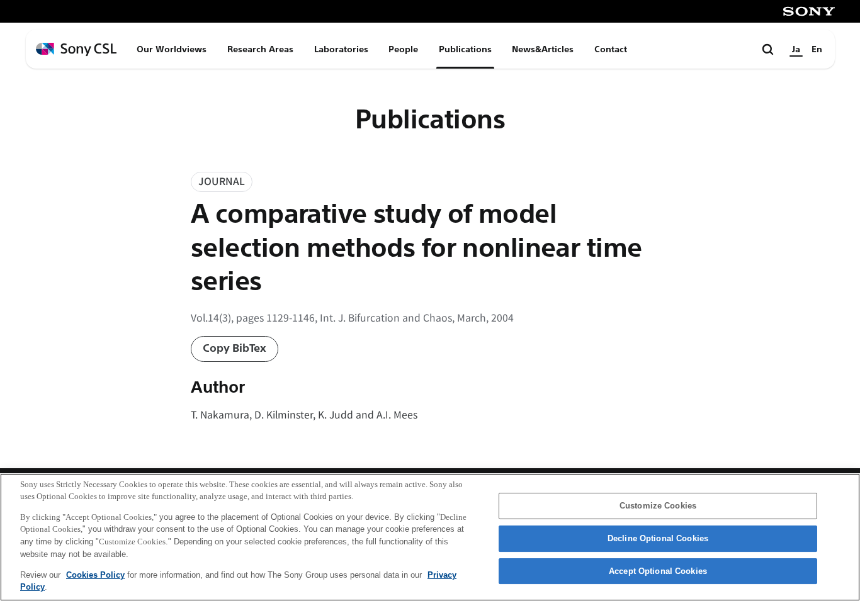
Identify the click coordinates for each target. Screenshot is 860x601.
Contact (610, 49)
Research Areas (260, 49)
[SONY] (809, 11)
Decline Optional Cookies (658, 538)
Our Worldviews (172, 49)
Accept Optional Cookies (658, 571)
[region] (430, 537)
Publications (465, 49)
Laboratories (341, 49)
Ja (796, 49)
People (403, 49)
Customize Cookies (658, 506)
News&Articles (543, 49)
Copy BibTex (234, 348)
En (817, 49)
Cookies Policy (95, 574)
